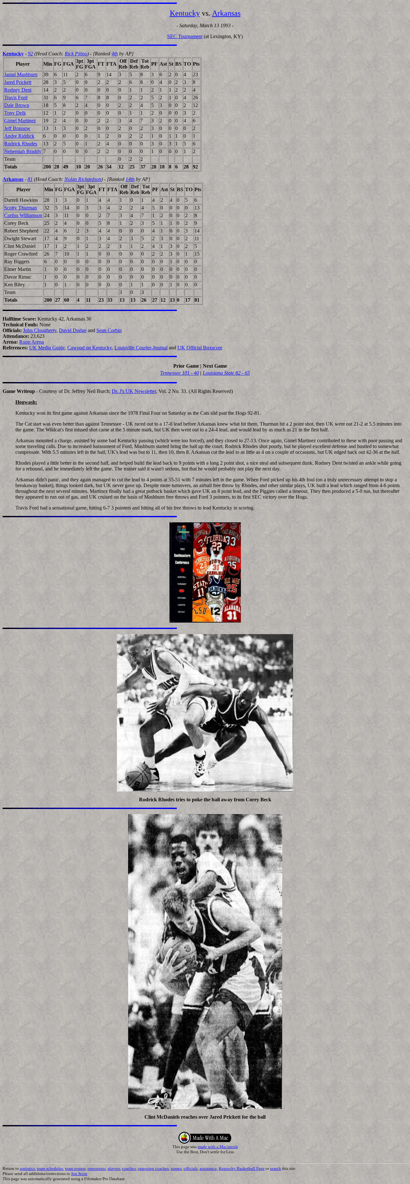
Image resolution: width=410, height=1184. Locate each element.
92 (30, 53)
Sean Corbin (109, 330)
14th (130, 179)
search (275, 1168)
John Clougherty (39, 330)
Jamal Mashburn (20, 74)
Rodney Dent (17, 90)
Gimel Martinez (20, 120)
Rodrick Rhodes (20, 143)
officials (191, 1168)
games (176, 1168)
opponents (96, 1168)
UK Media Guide (47, 347)
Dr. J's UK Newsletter (134, 391)
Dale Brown (16, 105)
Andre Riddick (19, 136)
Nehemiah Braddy (22, 151)
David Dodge (72, 330)
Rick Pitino (76, 53)
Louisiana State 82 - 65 (226, 373)
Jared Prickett (17, 82)
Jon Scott (79, 1173)
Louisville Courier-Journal (141, 347)
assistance (208, 1168)
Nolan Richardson (82, 179)
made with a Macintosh (218, 1146)
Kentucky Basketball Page (242, 1168)
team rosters (75, 1168)
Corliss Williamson (23, 215)
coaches (129, 1168)
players (114, 1168)
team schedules (50, 1168)
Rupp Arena (31, 342)
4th (114, 53)
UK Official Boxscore (199, 347)
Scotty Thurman (20, 207)
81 (30, 179)
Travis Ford (16, 97)
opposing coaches (153, 1168)
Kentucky (185, 13)
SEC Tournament (184, 36)
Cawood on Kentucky (89, 347)
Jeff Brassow (17, 128)
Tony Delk (15, 113)
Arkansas (226, 13)
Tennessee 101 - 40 (179, 373)
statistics (27, 1168)
